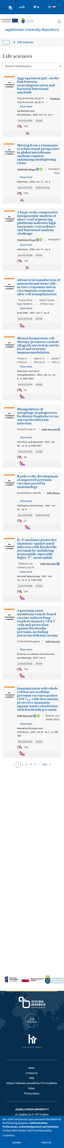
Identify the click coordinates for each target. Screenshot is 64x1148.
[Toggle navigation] (60, 21)
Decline (16, 1142)
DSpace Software (16, 1083)
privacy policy (44, 1130)
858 (44, 764)
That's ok (46, 1142)
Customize (8, 1135)
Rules (31, 1088)
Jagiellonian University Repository (32, 29)
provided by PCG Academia (42, 1083)
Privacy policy (31, 1093)
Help (31, 1078)
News (31, 1067)
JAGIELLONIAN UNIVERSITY (32, 1109)
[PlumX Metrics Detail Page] (29, 133)
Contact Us (31, 1073)
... (6, 42)
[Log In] (36, 6)
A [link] (19, 7)
